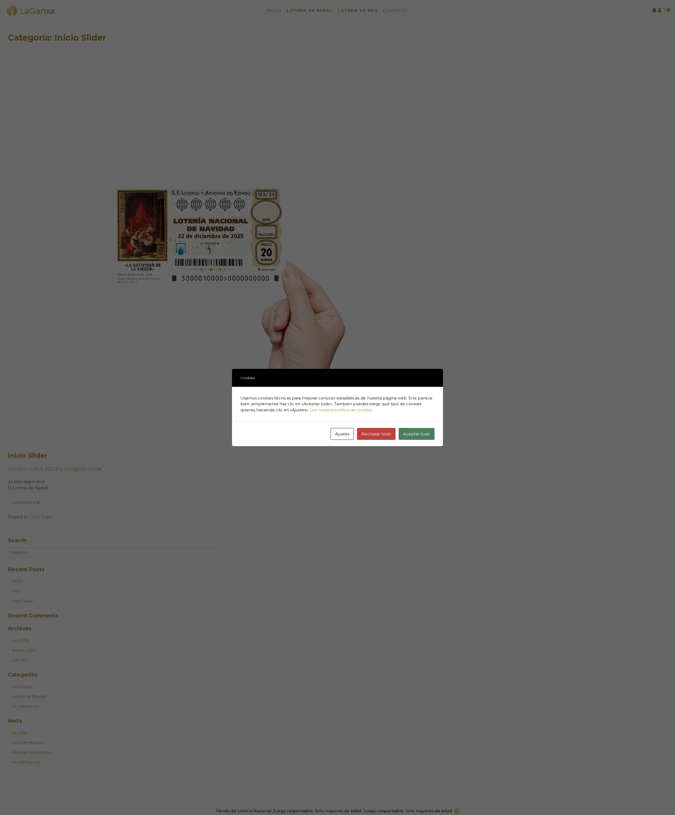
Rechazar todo (376, 433)
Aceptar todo (416, 433)
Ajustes (342, 433)
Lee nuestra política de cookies (341, 409)
